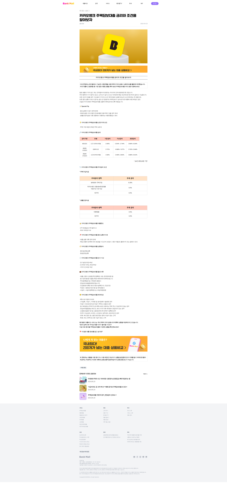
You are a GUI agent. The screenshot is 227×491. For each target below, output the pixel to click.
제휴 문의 (129, 415)
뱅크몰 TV (105, 415)
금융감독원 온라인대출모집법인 (110, 435)
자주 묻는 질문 (106, 422)
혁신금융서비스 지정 (84, 437)
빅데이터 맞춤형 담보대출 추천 (134, 435)
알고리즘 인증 (82, 435)
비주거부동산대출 (83, 426)
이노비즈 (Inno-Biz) (84, 441)
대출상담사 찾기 (83, 415)
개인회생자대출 (83, 424)
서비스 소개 (130, 413)
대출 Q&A (105, 419)
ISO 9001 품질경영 (84, 446)
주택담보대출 (82, 410)
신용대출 (81, 422)
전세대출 (81, 419)
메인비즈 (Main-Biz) (84, 444)
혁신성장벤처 (82, 439)
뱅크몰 (81, 11)
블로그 (87, 11)
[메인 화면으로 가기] (68, 3)
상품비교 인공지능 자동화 (133, 437)
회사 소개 (129, 410)
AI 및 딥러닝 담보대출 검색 (133, 439)
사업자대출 (82, 417)
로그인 (154, 3)
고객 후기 (105, 410)
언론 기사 (105, 413)
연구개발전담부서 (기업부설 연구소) (111, 437)
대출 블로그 (106, 417)
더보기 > (145, 374)
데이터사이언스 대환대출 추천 (134, 441)
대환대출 (81, 413)
